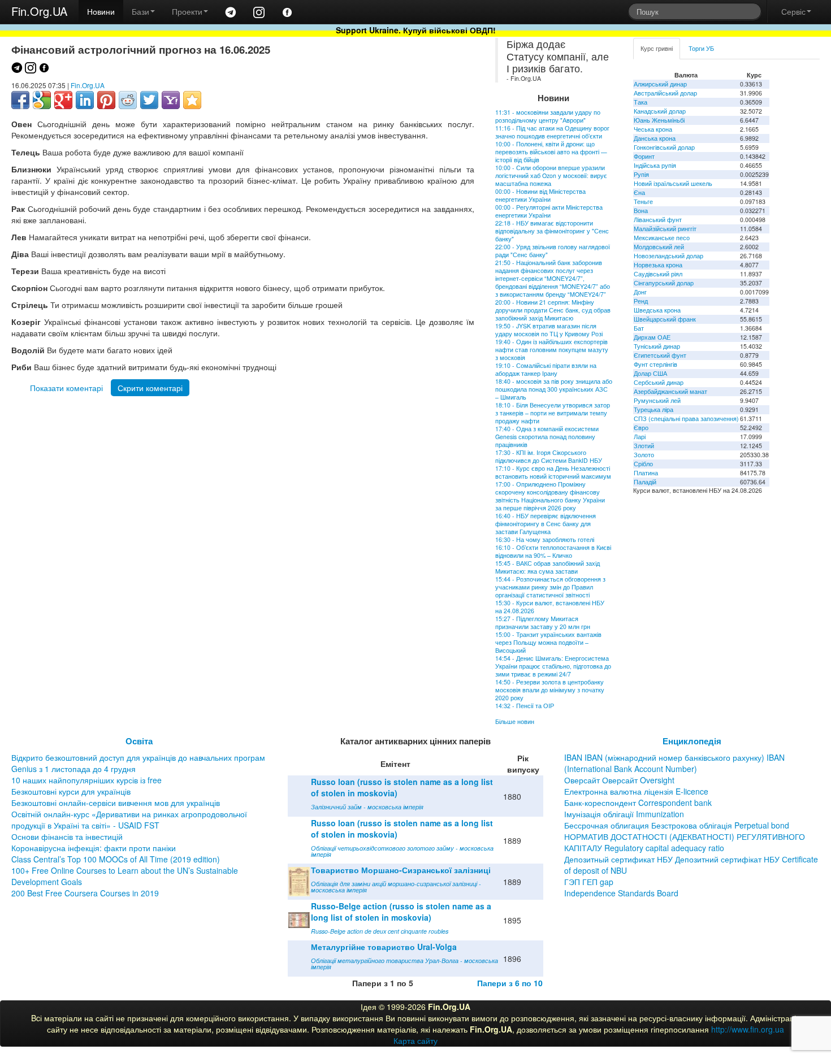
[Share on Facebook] (20, 100)
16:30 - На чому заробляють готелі (544, 539)
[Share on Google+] (63, 100)
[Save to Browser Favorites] (192, 100)
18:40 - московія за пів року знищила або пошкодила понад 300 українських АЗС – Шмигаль (553, 389)
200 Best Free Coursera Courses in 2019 (85, 893)
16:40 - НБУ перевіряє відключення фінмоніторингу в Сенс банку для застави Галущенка (545, 523)
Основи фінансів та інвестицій (67, 836)
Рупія (641, 174)
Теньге (643, 201)
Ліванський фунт (658, 219)
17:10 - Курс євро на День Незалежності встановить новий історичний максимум (553, 472)
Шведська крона (657, 310)
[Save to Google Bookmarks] (42, 100)
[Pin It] (106, 100)
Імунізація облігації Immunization (624, 813)
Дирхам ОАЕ (652, 337)
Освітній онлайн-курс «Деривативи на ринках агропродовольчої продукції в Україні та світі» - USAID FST (129, 819)
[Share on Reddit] (128, 100)
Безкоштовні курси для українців (71, 791)
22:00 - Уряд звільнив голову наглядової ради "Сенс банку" (552, 250)
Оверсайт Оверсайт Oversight (619, 780)
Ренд (641, 301)
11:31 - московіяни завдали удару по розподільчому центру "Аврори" (547, 116)
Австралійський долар (665, 93)
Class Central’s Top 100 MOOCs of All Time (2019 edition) (115, 859)
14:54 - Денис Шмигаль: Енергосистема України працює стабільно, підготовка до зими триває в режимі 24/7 (553, 666)
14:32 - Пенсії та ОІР (524, 705)
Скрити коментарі (150, 387)
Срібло (643, 463)
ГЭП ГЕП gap (588, 881)
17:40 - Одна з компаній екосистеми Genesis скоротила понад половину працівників (547, 436)
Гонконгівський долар (664, 147)
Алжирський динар (660, 84)
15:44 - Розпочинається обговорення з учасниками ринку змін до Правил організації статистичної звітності (550, 587)
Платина (646, 473)
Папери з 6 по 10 (510, 982)
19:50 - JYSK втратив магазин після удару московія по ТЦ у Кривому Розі (549, 330)
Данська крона (655, 138)
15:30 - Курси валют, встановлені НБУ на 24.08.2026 (549, 607)
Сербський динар (658, 382)
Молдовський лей (659, 246)
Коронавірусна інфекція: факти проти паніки (93, 847)
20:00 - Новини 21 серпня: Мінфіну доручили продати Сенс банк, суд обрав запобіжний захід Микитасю (553, 310)
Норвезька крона (658, 265)
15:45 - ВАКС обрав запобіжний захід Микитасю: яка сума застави (547, 567)
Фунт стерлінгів (655, 364)
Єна (639, 192)
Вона (641, 210)
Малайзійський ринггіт (665, 228)
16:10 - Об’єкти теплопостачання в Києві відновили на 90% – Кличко (553, 551)
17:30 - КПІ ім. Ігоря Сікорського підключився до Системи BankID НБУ (548, 456)
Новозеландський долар (668, 256)
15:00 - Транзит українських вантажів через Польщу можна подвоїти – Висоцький (548, 642)
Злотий (644, 445)
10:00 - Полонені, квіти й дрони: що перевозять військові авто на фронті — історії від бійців (551, 152)
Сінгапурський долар (664, 283)
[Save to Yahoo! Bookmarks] (171, 100)
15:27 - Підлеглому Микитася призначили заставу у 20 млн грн (542, 622)
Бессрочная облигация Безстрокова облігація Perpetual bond (676, 825)
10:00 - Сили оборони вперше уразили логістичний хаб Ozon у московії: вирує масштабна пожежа (551, 175)
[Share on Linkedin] (85, 100)
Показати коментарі (66, 387)
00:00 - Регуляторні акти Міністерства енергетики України (549, 211)
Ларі (640, 436)
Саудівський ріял (658, 274)
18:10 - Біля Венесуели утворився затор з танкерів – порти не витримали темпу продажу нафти (552, 413)
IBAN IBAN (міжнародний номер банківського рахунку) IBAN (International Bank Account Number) (674, 763)
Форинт (644, 156)
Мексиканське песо (662, 237)
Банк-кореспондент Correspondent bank (638, 802)
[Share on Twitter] (149, 100)
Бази (140, 11)
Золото (644, 454)
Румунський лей (657, 400)
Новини (101, 11)
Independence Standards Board (621, 893)
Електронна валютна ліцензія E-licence (636, 791)
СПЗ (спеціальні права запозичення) (686, 418)
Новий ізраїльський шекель (673, 183)
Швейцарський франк (665, 319)
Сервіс (793, 11)
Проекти (187, 11)
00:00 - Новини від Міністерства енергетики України (540, 195)
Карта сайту (415, 1040)
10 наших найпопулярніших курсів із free (86, 780)
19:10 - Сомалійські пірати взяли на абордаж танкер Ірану (545, 369)
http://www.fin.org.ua (747, 1029)
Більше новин (514, 721)
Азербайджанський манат (670, 391)
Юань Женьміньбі (659, 120)
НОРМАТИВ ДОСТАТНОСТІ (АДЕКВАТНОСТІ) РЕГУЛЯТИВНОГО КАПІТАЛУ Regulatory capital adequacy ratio (684, 842)
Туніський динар (657, 346)
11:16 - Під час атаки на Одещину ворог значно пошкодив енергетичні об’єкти (552, 132)
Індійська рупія (655, 165)
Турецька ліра (653, 409)
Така (640, 102)
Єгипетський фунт (660, 355)
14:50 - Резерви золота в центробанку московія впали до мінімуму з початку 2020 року (549, 690)
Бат (639, 328)
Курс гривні (656, 48)
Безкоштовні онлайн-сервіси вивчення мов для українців (115, 802)
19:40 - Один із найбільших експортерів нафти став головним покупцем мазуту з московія (551, 349)
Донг (640, 292)
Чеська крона (653, 129)
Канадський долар (660, 111)
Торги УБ (701, 48)
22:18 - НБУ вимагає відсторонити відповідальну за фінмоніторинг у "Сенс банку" (552, 231)
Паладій (645, 482)
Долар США (650, 373)
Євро (641, 427)
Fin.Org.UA (39, 11)
